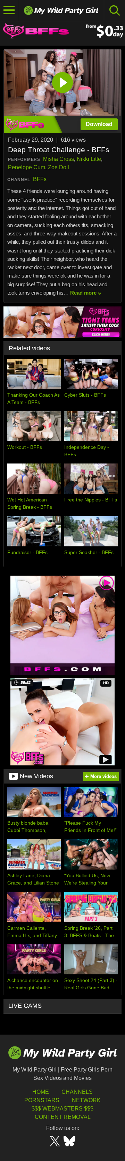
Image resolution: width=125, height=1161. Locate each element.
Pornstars (41, 1100)
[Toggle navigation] (9, 10)
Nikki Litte (89, 159)
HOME (40, 1092)
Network (86, 1100)
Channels (77, 1092)
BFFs (40, 179)
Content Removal (63, 1117)
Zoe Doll (58, 167)
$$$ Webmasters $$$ (62, 1109)
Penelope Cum (26, 167)
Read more (83, 293)
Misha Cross (58, 159)
